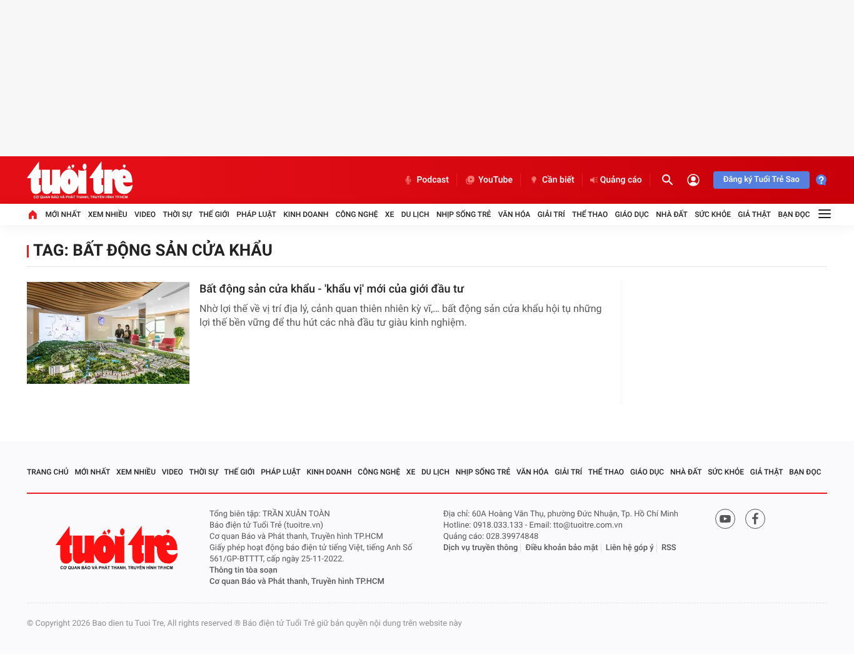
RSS (668, 548)
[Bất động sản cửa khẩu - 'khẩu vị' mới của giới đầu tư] (108, 333)
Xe (389, 214)
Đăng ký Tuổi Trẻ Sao (761, 179)
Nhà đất (672, 214)
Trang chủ (48, 472)
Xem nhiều (108, 214)
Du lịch (415, 214)
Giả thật (754, 214)
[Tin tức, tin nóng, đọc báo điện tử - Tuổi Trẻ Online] (80, 180)
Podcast (432, 180)
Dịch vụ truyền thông (480, 548)
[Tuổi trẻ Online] (118, 548)
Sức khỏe (713, 214)
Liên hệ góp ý (630, 548)
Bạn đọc (794, 214)
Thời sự (177, 214)
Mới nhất (63, 214)
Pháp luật (256, 214)
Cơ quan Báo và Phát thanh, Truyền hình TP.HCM (296, 581)
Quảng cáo (621, 180)
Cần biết (558, 180)
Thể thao (590, 214)
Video (145, 214)
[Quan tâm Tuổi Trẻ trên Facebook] (755, 519)
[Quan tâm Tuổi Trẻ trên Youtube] (725, 519)
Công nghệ (357, 214)
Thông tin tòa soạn (243, 570)
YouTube (495, 180)
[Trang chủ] (32, 214)
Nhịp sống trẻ (463, 214)
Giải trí (551, 214)
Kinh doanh (305, 214)
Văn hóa (514, 214)
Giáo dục (632, 214)
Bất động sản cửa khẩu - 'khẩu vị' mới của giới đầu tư (331, 289)
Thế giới (214, 214)
